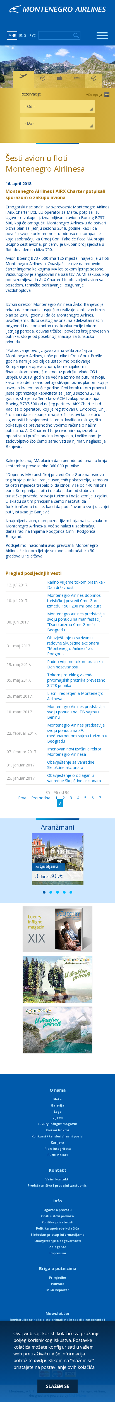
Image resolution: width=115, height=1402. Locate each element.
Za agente (57, 1247)
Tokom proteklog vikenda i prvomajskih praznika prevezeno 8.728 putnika (76, 680)
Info (57, 1200)
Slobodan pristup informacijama (58, 1234)
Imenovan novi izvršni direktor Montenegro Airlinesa (74, 751)
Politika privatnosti (57, 1222)
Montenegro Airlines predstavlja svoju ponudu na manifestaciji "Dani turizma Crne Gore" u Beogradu (76, 621)
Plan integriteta (57, 1148)
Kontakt (57, 1170)
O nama (58, 1090)
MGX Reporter (57, 1290)
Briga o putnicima (57, 1268)
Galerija (57, 1105)
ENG (22, 35)
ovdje (40, 1360)
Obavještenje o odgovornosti (57, 1241)
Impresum (57, 1253)
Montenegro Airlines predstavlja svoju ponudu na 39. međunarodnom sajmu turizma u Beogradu (77, 733)
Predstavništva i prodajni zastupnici (58, 1185)
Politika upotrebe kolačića (57, 1228)
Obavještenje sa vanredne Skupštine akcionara (70, 764)
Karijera (57, 1142)
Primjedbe (57, 1277)
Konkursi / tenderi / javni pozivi (57, 1136)
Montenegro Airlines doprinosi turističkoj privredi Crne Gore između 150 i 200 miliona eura (74, 601)
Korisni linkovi (57, 1130)
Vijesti (57, 1118)
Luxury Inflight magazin (57, 1124)
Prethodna (40, 797)
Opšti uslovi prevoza (57, 1216)
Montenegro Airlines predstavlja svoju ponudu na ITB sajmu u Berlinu (76, 712)
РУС (33, 35)
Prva (22, 797)
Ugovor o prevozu (58, 1210)
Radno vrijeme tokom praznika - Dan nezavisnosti (76, 664)
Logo (57, 1111)
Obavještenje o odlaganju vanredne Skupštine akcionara (74, 778)
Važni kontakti (57, 1179)
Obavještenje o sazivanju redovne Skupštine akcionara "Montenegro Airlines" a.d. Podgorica (73, 645)
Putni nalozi (57, 1155)
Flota (57, 1099)
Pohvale (57, 1284)
